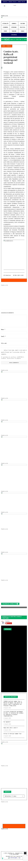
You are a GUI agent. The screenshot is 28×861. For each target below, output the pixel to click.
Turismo (14, 31)
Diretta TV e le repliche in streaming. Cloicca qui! (12, 612)
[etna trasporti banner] (14, 400)
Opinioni (14, 27)
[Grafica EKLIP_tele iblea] (14, 437)
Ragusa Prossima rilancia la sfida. (13, 684)
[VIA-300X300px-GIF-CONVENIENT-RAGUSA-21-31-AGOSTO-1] (14, 372)
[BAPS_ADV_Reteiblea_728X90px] (14, 17)
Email (3, 336)
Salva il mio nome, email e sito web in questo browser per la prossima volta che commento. (14, 352)
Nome (3, 329)
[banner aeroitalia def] (14, 465)
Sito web (3, 343)
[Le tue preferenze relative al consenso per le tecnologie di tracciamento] (2, 858)
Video (22, 31)
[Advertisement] (14, 296)
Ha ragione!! (7, 721)
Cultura (22, 23)
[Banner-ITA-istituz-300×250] (14, 743)
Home (3, 46)
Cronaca (14, 23)
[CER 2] (14, 514)
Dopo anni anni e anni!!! (11, 727)
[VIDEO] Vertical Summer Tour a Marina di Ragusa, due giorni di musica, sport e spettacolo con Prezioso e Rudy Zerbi (13, 703)
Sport (5, 31)
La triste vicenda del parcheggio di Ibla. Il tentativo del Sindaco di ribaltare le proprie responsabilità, (14, 639)
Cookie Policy (21, 1)
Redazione (8, 275)
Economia (5, 27)
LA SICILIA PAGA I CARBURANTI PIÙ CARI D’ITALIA (12, 664)
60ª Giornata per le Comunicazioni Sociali (11, 675)
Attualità (5, 23)
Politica (22, 27)
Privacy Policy (13, 1)
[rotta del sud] (14, 493)
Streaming (14, 34)
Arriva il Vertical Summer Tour (13, 733)
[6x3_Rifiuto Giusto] (14, 422)
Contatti (5, 1)
